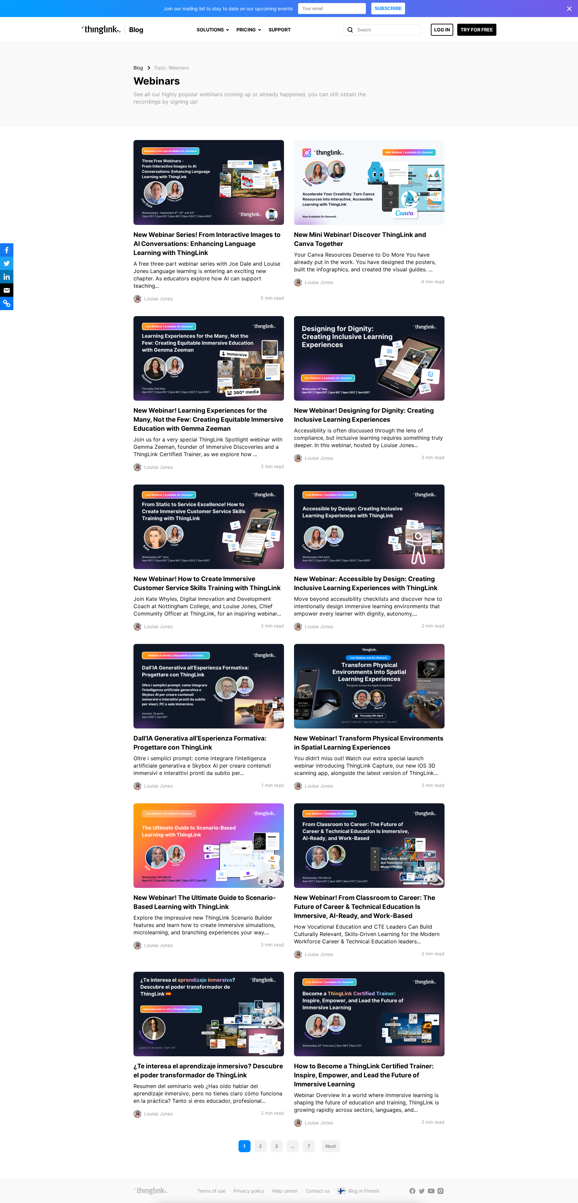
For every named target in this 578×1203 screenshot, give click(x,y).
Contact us (317, 1191)
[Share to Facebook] (6, 250)
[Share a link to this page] (6, 303)
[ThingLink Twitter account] (422, 1191)
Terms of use (211, 1191)
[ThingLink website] (150, 1191)
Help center (285, 1191)
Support (280, 29)
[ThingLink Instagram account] (441, 1191)
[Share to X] (6, 263)
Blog (136, 30)
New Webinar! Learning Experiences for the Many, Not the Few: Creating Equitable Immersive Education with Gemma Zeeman (208, 419)
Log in (442, 29)
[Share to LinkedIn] (6, 276)
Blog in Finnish (363, 1191)
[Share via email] (6, 290)
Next (330, 1146)
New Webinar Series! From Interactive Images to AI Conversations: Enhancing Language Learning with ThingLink (207, 244)
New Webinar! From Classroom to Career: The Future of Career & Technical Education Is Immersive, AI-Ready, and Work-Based (364, 907)
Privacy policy (248, 1191)
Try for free (477, 29)
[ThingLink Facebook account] (412, 1191)
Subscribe (388, 8)
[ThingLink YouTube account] (431, 1191)
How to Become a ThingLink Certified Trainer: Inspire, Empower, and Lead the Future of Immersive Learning (364, 1075)
